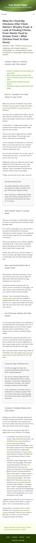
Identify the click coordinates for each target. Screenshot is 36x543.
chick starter (18, 441)
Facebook (14, 537)
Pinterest (21, 537)
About (6, 527)
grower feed (6, 108)
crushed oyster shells (9, 298)
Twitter (8, 537)
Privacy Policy (21, 527)
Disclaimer (12, 527)
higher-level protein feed (14, 475)
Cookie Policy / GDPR (19, 529)
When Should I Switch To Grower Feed (19, 75)
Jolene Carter (26, 46)
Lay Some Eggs (18, 4)
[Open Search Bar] (33, 14)
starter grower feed (24, 108)
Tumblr (28, 537)
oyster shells (20, 482)
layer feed (24, 467)
